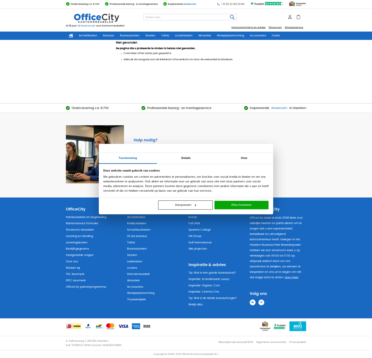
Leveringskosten (76, 242)
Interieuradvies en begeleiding (86, 217)
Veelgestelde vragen (80, 255)
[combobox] (190, 17)
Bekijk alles (196, 304)
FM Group (195, 236)
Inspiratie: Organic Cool (204, 285)
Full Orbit (194, 223)
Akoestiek (204, 35)
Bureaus (108, 35)
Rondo (193, 217)
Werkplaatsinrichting (230, 35)
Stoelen (150, 35)
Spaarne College (200, 229)
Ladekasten (134, 261)
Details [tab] (186, 158)
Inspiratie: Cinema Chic (204, 291)
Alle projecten (198, 248)
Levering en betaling (79, 236)
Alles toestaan (241, 204)
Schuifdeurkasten (139, 229)
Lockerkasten (184, 35)
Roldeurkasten (136, 223)
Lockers (132, 268)
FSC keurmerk (75, 274)
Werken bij (73, 268)
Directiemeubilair (138, 274)
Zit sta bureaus (137, 236)
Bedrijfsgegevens (77, 248)
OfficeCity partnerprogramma (86, 287)
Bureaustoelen (130, 35)
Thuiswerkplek (136, 299)
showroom (189, 4)
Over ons (72, 261)
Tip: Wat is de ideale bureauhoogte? (213, 298)
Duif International (200, 242)
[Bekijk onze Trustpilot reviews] (266, 5)
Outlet (276, 35)
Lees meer (292, 277)
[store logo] (105, 18)
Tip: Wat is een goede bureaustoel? (212, 272)
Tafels (165, 35)
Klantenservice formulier (82, 223)
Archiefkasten (88, 35)
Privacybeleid (297, 342)
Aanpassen (183, 204)
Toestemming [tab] (128, 158)
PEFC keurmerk (76, 280)
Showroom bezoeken (80, 229)
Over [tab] (244, 158)
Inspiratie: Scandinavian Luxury (209, 279)
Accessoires (258, 35)
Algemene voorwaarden (271, 342)
